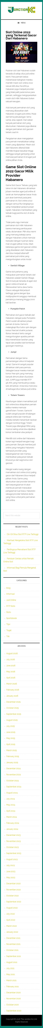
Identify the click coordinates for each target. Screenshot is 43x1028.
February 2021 (12, 986)
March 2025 (11, 750)
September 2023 (13, 853)
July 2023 (10, 865)
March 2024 (11, 817)
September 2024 (13, 787)
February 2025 (12, 756)
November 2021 (13, 944)
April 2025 (10, 744)
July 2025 (10, 726)
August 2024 (12, 793)
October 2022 (12, 896)
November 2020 (13, 998)
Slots (8, 612)
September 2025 (13, 714)
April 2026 (10, 678)
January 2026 (12, 696)
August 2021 (11, 962)
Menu (23, 23)
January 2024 (12, 829)
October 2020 (12, 1005)
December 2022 (13, 883)
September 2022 (13, 902)
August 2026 (12, 653)
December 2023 (13, 835)
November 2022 (13, 889)
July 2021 (10, 968)
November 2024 (13, 774)
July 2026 (10, 659)
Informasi (10, 594)
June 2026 (10, 665)
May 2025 (10, 738)
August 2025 (12, 720)
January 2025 (12, 762)
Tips (8, 624)
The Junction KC (21, 9)
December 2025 (13, 702)
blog (8, 588)
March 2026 (11, 684)
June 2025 (10, 732)
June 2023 (10, 871)
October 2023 (12, 847)
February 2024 (12, 823)
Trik (7, 636)
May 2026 (10, 671)
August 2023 (12, 859)
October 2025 (12, 708)
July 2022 (10, 914)
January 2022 (12, 932)
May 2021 (10, 974)
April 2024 (10, 811)
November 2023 (13, 841)
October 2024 (12, 780)
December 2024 (13, 768)
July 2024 (10, 799)
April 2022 (10, 920)
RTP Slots (10, 606)
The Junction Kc (27, 1019)
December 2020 (13, 992)
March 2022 (11, 926)
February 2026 (12, 690)
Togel (8, 630)
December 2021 (13, 938)
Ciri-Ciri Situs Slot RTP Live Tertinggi (22, 534)
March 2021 (11, 980)
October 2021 (12, 950)
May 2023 (10, 877)
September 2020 (13, 1011)
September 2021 (13, 956)
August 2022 (12, 908)
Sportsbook (11, 618)
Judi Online (11, 600)
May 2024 (10, 805)
